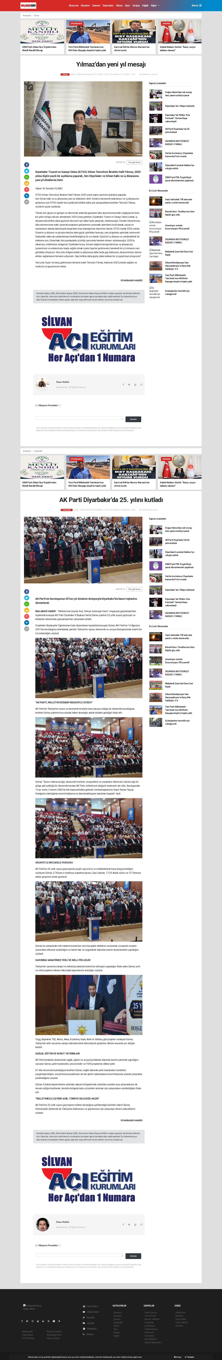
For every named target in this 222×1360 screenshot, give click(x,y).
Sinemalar (149, 1332)
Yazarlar (90, 1317)
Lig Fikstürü (150, 1326)
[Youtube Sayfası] (39, 1321)
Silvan (119, 5)
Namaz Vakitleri (152, 1319)
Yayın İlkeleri (27, 1335)
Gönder (133, 419)
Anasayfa (27, 15)
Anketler (179, 1316)
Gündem (85, 5)
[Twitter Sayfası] (28, 1321)
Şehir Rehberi (151, 1339)
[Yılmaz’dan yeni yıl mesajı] (83, 118)
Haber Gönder (53, 1338)
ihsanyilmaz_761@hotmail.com (71, 387)
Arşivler (91, 1323)
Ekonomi (73, 5)
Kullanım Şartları (54, 1331)
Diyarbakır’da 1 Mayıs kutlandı (180, 106)
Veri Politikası (28, 1338)
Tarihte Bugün (151, 1329)
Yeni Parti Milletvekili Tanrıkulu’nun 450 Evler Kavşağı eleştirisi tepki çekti (178, 278)
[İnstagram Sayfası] (34, 1321)
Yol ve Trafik (150, 1316)
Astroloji (179, 1326)
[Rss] (50, 1321)
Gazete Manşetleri (153, 1342)
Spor (127, 5)
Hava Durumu (151, 1312)
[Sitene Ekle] (60, 1321)
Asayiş (136, 5)
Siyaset (96, 5)
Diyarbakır (108, 5)
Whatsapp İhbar (54, 1335)
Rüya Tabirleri (181, 1322)
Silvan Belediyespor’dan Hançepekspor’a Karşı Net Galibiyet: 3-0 (177, 265)
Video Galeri (93, 1312)
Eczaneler (149, 1322)
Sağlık (145, 5)
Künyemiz (92, 1328)
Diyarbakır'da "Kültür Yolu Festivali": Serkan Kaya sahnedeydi (177, 118)
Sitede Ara (180, 1312)
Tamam (190, 1357)
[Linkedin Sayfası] (44, 1321)
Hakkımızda (27, 1331)
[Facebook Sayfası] (23, 1321)
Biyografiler (180, 1319)
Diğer (154, 5)
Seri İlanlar (149, 1336)
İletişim (90, 1334)
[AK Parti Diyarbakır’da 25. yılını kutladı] (83, 550)
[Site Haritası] (55, 1321)
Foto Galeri (92, 1306)
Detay (178, 1357)
